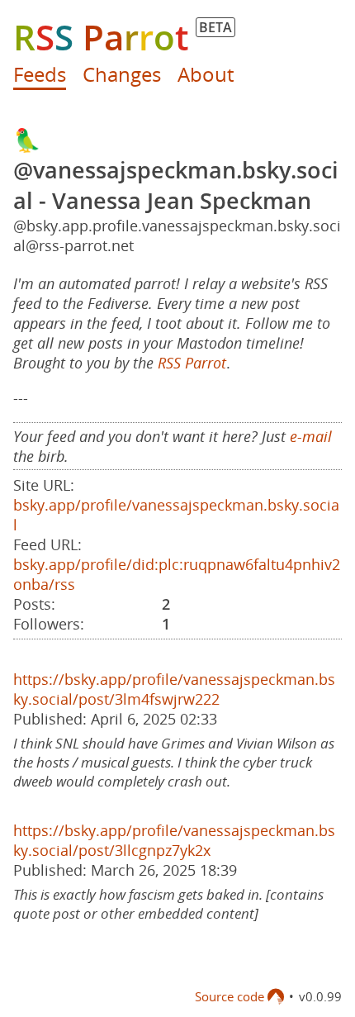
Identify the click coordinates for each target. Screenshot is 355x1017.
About (206, 74)
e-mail (311, 436)
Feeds (39, 74)
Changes (122, 74)
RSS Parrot (192, 363)
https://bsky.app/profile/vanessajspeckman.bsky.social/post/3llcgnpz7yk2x (174, 840)
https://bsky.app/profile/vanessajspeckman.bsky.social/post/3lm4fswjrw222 (174, 689)
